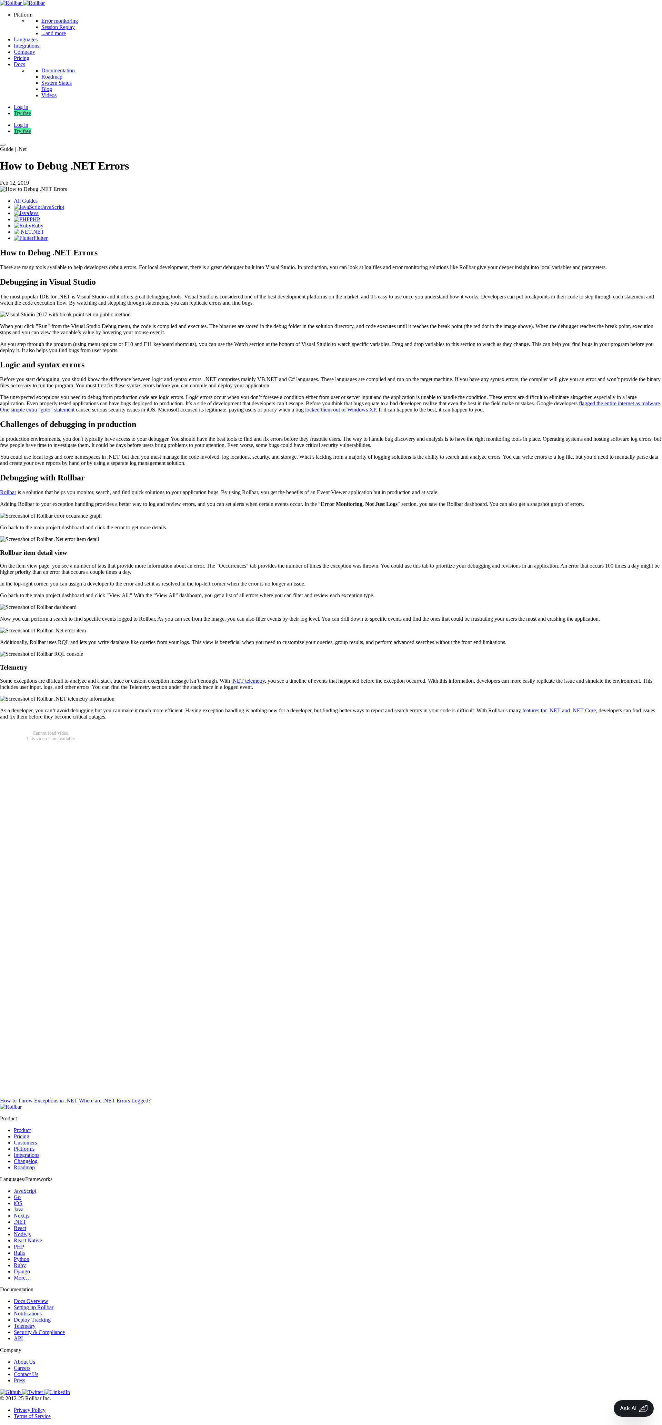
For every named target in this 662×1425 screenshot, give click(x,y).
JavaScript (25, 1191)
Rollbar (8, 492)
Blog (46, 89)
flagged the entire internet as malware (619, 403)
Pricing (21, 58)
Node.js (22, 1234)
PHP (19, 1247)
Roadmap (51, 77)
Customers (25, 1143)
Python (21, 1259)
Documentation (58, 70)
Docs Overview (31, 1301)
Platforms (24, 1149)
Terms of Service (32, 1416)
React (20, 1228)
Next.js (21, 1216)
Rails (19, 1253)
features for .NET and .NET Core (559, 710)
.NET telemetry (248, 681)
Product (22, 1130)
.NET (20, 1222)
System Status (56, 83)
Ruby (20, 1265)
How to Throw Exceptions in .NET (39, 1100)
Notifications (28, 1313)
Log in (21, 125)
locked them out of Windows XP (340, 410)
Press (19, 1380)
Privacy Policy (30, 1410)
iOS (18, 1203)
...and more (53, 33)
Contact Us (26, 1374)
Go (17, 1197)
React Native (28, 1240)
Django (22, 1271)
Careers (22, 1368)
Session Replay (58, 27)
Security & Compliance (39, 1332)
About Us (24, 1362)
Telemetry (25, 1326)
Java (18, 1209)
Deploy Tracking (32, 1320)
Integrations (26, 46)
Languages (26, 39)
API (18, 1338)
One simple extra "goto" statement (37, 410)
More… (22, 1278)
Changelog (26, 1161)
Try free (22, 113)
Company (24, 52)
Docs (19, 64)
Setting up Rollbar (33, 1307)
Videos (49, 95)
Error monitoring (59, 21)
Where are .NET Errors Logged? (115, 1100)
